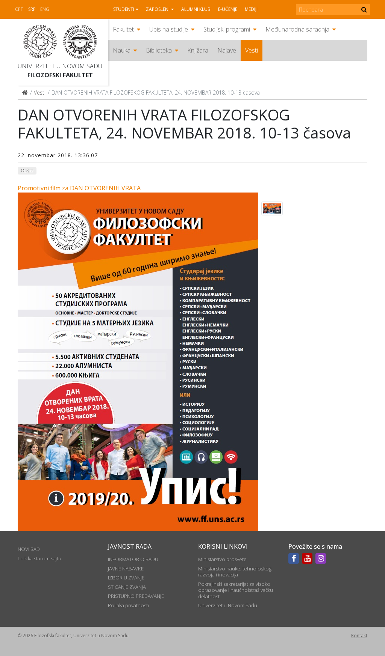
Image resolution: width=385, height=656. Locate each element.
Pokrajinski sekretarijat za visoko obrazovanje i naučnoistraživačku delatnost (235, 590)
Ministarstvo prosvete (222, 559)
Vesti (251, 50)
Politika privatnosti (128, 605)
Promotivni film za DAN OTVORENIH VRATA (79, 188)
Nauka (121, 50)
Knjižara (197, 50)
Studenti (123, 9)
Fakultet (123, 29)
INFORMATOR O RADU (133, 559)
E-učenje (227, 9)
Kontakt (359, 635)
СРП (19, 9)
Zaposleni (158, 9)
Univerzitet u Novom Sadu (60, 66)
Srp (32, 9)
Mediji (251, 9)
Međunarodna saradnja (297, 29)
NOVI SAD (29, 549)
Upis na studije (168, 29)
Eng (44, 9)
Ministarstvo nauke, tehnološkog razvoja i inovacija (234, 571)
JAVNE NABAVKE (126, 568)
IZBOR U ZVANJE (126, 577)
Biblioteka (159, 50)
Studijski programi (226, 29)
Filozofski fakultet (60, 75)
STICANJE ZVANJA (127, 587)
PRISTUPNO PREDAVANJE (136, 596)
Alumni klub (196, 9)
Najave (226, 50)
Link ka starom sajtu (39, 558)
